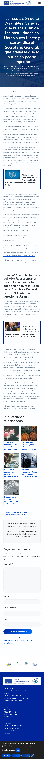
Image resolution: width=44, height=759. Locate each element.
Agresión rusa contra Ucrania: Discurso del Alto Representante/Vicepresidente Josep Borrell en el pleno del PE (22, 331)
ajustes (17, 750)
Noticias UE (12, 66)
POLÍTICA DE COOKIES (11, 728)
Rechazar (16, 755)
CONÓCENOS (8, 717)
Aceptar (6, 755)
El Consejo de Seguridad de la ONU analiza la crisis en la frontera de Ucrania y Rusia (21, 180)
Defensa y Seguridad (25, 66)
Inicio (6, 66)
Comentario (8, 564)
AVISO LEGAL (8, 723)
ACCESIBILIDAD (9, 731)
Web (5, 619)
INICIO (5, 707)
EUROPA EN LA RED (10, 715)
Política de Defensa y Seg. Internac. (15, 514)
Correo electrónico (10, 608)
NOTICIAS (7, 710)
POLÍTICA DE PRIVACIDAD (13, 726)
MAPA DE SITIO (9, 733)
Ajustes (26, 755)
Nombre (6, 596)
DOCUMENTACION (10, 712)
